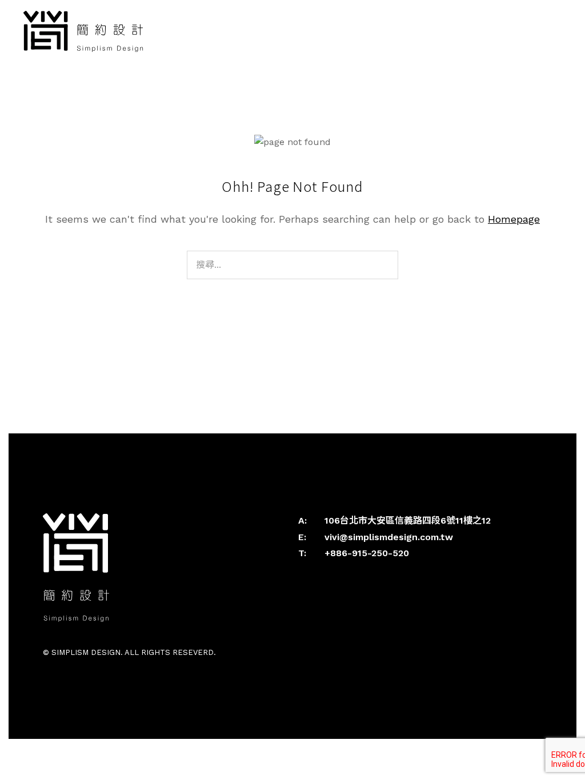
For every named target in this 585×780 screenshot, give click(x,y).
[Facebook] (304, 652)
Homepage (514, 219)
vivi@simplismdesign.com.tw (388, 537)
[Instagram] (317, 652)
